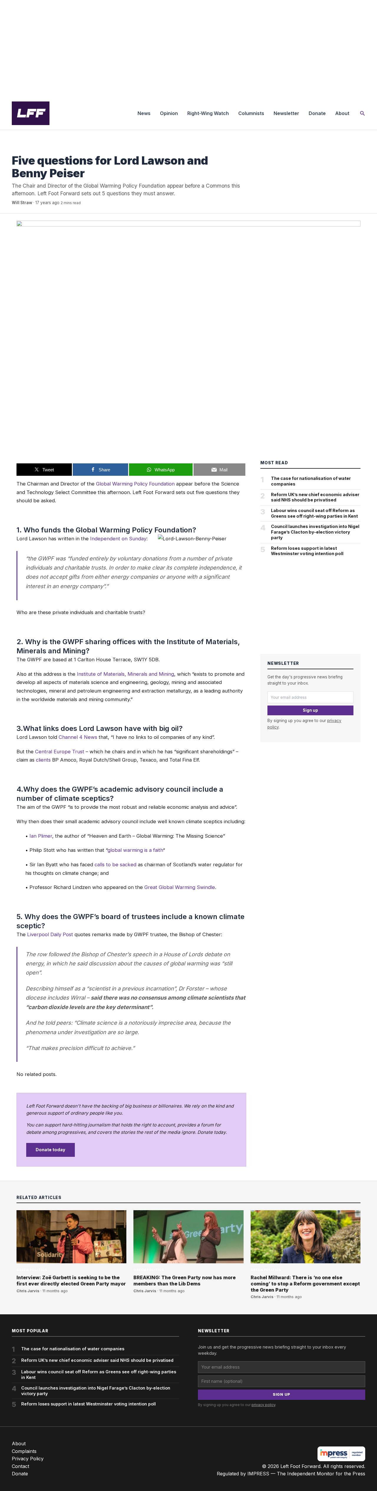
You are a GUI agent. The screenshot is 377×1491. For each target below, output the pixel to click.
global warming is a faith (135, 850)
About (342, 113)
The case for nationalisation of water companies (311, 481)
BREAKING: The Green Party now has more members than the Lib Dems (184, 1281)
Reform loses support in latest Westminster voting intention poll (307, 551)
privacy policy (263, 1405)
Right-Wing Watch (208, 113)
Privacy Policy (28, 1459)
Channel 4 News (78, 737)
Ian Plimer (40, 836)
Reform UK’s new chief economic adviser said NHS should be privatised (315, 497)
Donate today (50, 1149)
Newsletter (286, 113)
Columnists (251, 113)
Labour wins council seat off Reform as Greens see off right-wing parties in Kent (314, 513)
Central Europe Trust (59, 751)
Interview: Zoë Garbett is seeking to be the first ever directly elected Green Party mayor (71, 1281)
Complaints (24, 1451)
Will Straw (22, 202)
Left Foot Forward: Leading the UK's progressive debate (30, 113)
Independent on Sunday (118, 539)
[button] (362, 113)
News (144, 113)
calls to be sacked (115, 864)
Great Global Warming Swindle (179, 887)
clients (43, 760)
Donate (317, 113)
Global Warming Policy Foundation (135, 484)
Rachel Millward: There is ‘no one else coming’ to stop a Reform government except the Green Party (305, 1284)
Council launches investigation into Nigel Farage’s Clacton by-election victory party (315, 532)
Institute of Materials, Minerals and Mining (125, 674)
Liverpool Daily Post (50, 934)
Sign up (310, 710)
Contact (20, 1466)
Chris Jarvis (27, 1291)
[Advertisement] (188, 48)
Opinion (169, 113)
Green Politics (27, 148)
